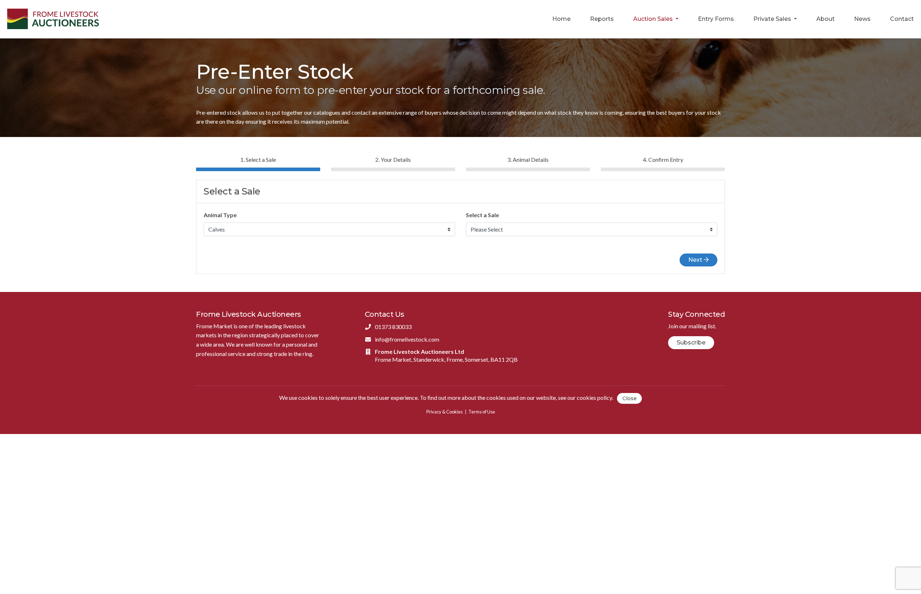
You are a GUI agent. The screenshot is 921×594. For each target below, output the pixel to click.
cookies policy (594, 397)
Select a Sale (482, 214)
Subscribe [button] (691, 342)
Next (696, 259)
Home (561, 18)
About (825, 18)
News (862, 18)
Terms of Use (481, 412)
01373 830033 (393, 326)
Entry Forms (716, 18)
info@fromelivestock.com (407, 339)
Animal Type (220, 214)
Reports (602, 18)
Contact (902, 18)
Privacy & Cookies (444, 412)
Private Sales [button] (773, 18)
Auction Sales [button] (653, 18)
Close (629, 398)
